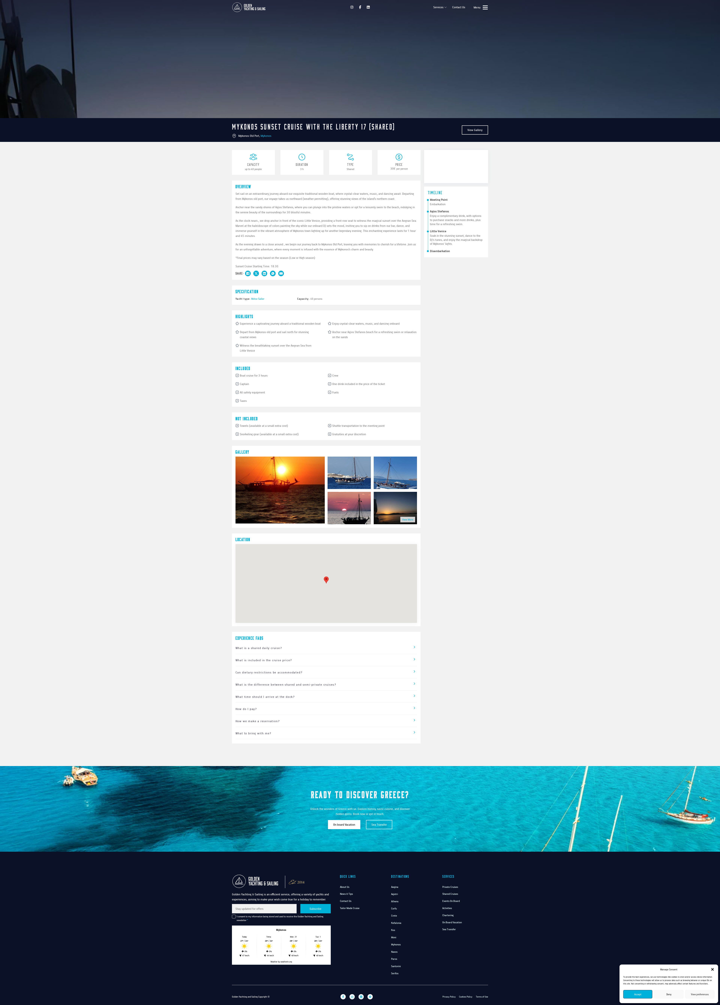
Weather (274, 961)
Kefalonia (396, 923)
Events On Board (451, 901)
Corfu (394, 908)
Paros (394, 959)
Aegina (394, 887)
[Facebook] (248, 273)
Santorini (396, 966)
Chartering (448, 915)
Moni (393, 937)
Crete (394, 915)
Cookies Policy (465, 996)
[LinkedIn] (264, 273)
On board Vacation (344, 824)
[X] (256, 273)
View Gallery (474, 130)
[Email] (281, 273)
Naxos (394, 951)
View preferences (700, 994)
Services (438, 7)
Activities (447, 908)
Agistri (394, 894)
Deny (668, 994)
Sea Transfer (379, 824)
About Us (344, 887)
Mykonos (266, 136)
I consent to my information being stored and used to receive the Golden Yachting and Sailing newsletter (280, 918)
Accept (637, 994)
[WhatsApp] (273, 273)
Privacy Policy (449, 996)
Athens (394, 901)
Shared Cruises (450, 894)
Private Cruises (450, 887)
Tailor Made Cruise (349, 908)
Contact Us (458, 7)
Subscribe (315, 909)
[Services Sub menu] (445, 7)
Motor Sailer (257, 298)
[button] (712, 969)
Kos (393, 930)
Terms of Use (482, 996)
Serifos (394, 973)
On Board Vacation (452, 922)
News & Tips (346, 894)
